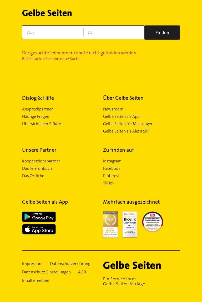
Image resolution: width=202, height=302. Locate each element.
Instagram (112, 161)
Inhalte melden (35, 280)
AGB (82, 272)
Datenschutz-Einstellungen (46, 272)
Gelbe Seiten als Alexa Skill (126, 131)
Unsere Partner (39, 149)
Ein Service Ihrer (124, 281)
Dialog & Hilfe (38, 97)
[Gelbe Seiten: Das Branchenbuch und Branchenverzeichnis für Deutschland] (47, 14)
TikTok (108, 183)
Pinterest (111, 175)
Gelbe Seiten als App (121, 116)
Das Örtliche (33, 175)
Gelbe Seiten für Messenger (128, 123)
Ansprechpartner (37, 109)
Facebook (111, 168)
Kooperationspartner (41, 161)
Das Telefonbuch (37, 168)
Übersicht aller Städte (41, 123)
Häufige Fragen (35, 116)
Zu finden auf (118, 149)
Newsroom (113, 109)
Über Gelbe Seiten (123, 97)
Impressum (32, 263)
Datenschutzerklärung (70, 263)
